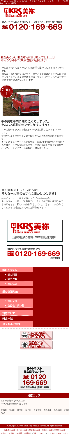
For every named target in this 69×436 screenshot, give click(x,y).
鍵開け (3, 433)
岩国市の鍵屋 (47, 430)
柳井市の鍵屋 (9, 430)
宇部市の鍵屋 (59, 430)
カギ (40, 433)
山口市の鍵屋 (22, 430)
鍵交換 (11, 433)
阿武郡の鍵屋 (34, 430)
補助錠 (27, 433)
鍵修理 (19, 433)
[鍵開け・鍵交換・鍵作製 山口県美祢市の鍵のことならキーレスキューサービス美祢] (19, 12)
